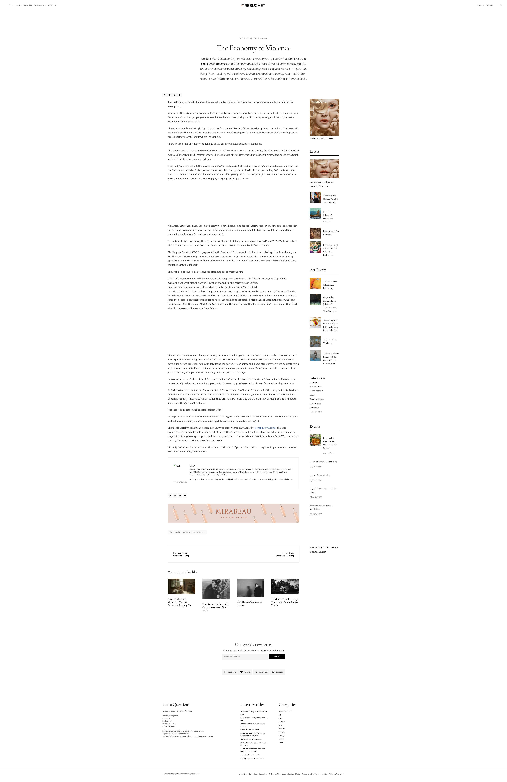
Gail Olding (314, 408)
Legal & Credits (288, 774)
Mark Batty (314, 382)
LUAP (312, 395)
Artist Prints (39, 5)
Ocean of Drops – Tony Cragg (323, 461)
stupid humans (199, 532)
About (480, 5)
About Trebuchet (285, 712)
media (177, 532)
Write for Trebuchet (336, 774)
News (281, 725)
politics (186, 532)
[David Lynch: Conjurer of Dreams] (250, 588)
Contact (489, 5)
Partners (282, 729)
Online (17, 5)
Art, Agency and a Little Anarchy (252, 758)
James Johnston (316, 391)
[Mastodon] (169, 95)
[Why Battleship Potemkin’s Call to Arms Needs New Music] (216, 589)
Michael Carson (316, 386)
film (170, 532)
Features (282, 722)
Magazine (28, 5)
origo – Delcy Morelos (320, 475)
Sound (281, 739)
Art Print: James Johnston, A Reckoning (330, 285)
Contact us (253, 774)
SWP (241, 38)
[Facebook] (164, 95)
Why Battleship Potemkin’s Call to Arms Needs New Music (215, 607)
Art (10, 5)
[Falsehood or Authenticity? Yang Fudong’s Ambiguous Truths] (285, 586)
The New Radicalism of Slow (251, 739)
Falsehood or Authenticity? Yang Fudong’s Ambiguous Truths (284, 602)
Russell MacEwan (317, 399)
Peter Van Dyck (316, 412)
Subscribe (52, 5)
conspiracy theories (214, 64)
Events (281, 718)
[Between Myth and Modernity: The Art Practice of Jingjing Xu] (181, 586)
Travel (281, 742)
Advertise (243, 774)
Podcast (282, 732)
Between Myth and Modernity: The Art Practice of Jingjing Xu (179, 602)
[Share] (179, 95)
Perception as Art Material (250, 730)
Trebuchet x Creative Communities (315, 774)
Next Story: (285, 554)
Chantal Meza (315, 403)
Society (263, 38)
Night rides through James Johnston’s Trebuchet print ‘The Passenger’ (330, 304)
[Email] (174, 95)
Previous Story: (181, 554)
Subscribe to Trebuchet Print (269, 774)
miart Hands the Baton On (250, 755)
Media (297, 774)
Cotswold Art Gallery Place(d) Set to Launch (330, 199)
